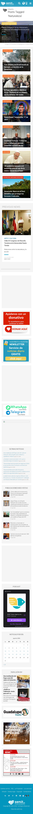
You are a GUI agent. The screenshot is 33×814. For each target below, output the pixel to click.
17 (5, 654)
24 (5, 657)
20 (16, 654)
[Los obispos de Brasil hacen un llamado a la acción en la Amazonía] (16, 60)
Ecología (6, 76)
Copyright (19, 791)
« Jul (4, 664)
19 (12, 654)
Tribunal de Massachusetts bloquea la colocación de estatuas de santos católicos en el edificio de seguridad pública (16, 471)
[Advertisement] (16, 291)
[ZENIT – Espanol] (9, 3)
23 (27, 654)
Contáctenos (27, 791)
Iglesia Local (7, 51)
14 (20, 651)
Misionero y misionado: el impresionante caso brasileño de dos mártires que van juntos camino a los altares (20, 525)
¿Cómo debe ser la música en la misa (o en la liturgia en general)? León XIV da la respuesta (19, 493)
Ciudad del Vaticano (9, 177)
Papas (11, 76)
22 (24, 654)
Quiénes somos (5, 788)
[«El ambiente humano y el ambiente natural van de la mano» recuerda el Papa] (16, 161)
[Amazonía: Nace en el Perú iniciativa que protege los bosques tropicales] (16, 187)
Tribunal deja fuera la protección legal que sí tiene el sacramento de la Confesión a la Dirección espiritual (16, 465)
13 (16, 651)
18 (9, 654)
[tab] (10, 752)
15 (24, 651)
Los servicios (28, 788)
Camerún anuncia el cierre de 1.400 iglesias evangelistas (19, 534)
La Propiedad (19, 788)
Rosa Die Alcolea (6, 39)
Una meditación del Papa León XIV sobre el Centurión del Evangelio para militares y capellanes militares (14, 454)
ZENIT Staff (7, 259)
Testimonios (7, 101)
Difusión (4, 791)
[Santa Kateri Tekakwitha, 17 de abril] (16, 111)
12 (12, 651)
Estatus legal (11, 791)
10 (5, 651)
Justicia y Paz (7, 127)
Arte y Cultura (10, 238)
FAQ (12, 788)
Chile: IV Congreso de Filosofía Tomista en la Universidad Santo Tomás (15, 243)
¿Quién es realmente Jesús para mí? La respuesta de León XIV (9, 693)
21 (20, 654)
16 (27, 651)
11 (9, 651)
